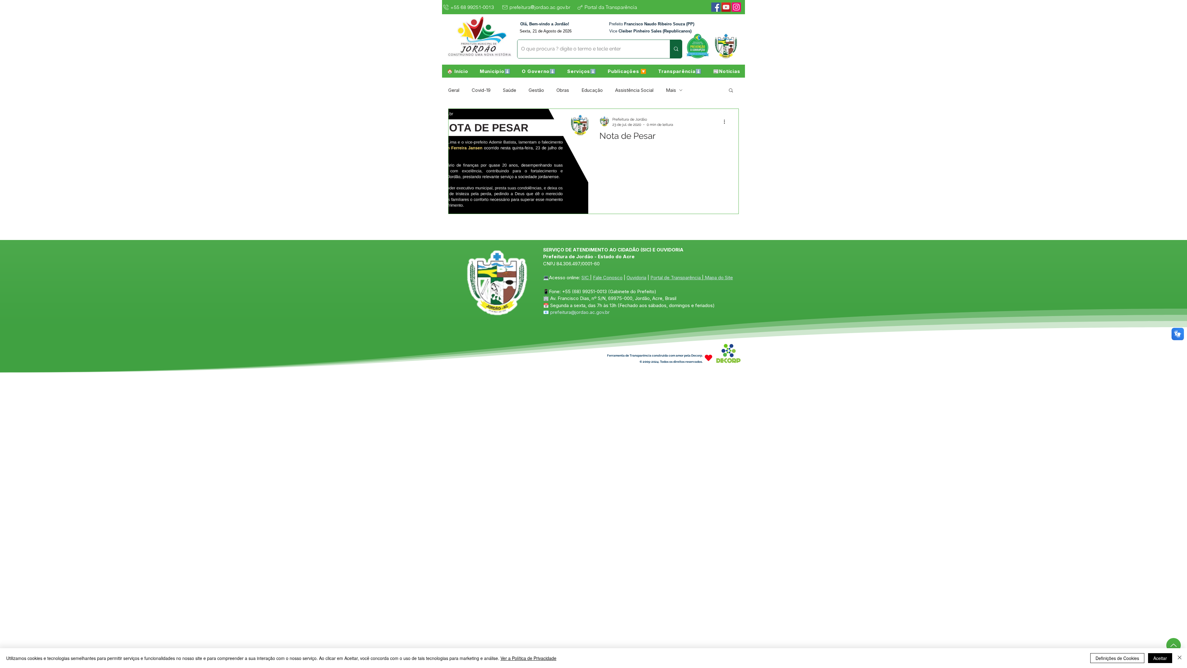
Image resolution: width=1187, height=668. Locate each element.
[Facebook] (716, 7)
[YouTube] (726, 7)
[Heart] (708, 357)
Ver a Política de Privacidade (528, 658)
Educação (592, 90)
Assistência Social (634, 90)
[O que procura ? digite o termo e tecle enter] (676, 49)
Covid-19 (481, 90)
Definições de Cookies (1117, 658)
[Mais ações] (726, 121)
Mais (671, 90)
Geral (453, 90)
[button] (495, 71)
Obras (562, 90)
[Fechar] (1179, 658)
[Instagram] (736, 7)
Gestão (536, 90)
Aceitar (1160, 658)
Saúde (509, 90)
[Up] (1173, 645)
